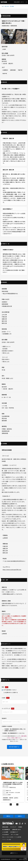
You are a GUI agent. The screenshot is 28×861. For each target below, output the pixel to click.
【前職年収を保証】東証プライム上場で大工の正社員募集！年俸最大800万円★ (13, 783)
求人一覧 (6, 6)
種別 (5, 687)
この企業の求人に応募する (10, 692)
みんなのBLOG (5, 834)
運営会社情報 (5, 827)
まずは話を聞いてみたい (10, 690)
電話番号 (4, 718)
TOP (3, 6)
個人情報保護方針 (12, 733)
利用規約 (5, 733)
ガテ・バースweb (14, 834)
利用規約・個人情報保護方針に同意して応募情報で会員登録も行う (15, 729)
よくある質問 (5, 832)
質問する (8, 816)
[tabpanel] (12, 784)
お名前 (5, 697)
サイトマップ (13, 827)
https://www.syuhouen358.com (12, 569)
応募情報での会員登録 (7, 726)
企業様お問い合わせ (16, 829)
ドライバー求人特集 (6, 839)
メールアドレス (8, 708)
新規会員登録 (17, 2)
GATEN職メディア (14, 832)
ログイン (22, 2)
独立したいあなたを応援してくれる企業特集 (11, 837)
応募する (20, 816)
